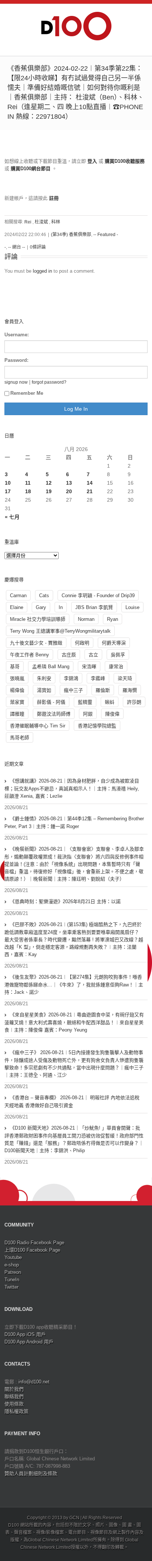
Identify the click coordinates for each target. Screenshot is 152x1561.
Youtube (13, 1257)
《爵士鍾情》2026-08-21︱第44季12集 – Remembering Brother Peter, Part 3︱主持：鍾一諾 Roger (74, 822)
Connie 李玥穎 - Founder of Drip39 (98, 595)
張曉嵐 (17, 678)
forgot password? (49, 382)
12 (49, 483)
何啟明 (82, 643)
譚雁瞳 (17, 714)
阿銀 (88, 714)
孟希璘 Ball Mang (50, 666)
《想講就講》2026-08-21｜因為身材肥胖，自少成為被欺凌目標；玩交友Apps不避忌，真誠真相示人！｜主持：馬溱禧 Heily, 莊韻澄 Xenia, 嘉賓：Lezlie (71, 788)
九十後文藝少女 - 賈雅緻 (36, 643)
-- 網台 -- (16, 247)
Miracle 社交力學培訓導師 (37, 619)
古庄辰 (69, 654)
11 (28, 483)
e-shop (11, 1265)
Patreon (12, 1272)
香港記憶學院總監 (97, 726)
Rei (27, 222)
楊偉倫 (17, 690)
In (61, 607)
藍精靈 (85, 702)
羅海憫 (129, 690)
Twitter (11, 1287)
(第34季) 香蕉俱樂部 (71, 234)
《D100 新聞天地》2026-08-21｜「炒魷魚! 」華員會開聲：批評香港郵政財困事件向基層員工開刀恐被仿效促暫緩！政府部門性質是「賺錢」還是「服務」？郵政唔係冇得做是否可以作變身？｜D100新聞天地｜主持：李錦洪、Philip (74, 1139)
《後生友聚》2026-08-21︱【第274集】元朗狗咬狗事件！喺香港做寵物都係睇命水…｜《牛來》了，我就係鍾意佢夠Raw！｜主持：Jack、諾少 (73, 984)
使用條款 (14, 1404)
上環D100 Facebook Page (32, 1250)
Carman (18, 595)
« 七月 (12, 517)
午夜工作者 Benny (29, 654)
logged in (42, 271)
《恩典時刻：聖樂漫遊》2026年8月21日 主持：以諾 (65, 901)
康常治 (116, 666)
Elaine (16, 607)
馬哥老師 (19, 737)
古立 (93, 654)
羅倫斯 (103, 690)
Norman (86, 619)
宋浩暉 (89, 666)
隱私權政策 (16, 1411)
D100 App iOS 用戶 (25, 1334)
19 (49, 491)
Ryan (112, 619)
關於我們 (14, 1389)
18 (28, 491)
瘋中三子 (73, 690)
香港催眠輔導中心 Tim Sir (37, 726)
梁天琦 (125, 678)
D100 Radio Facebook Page (34, 1242)
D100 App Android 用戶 (28, 1342)
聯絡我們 (14, 1396)
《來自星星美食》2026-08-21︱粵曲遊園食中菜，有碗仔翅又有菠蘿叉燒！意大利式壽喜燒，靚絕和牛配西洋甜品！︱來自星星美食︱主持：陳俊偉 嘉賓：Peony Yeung (74, 1022)
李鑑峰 (98, 678)
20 (69, 491)
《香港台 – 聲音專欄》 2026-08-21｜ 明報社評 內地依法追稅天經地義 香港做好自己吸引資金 (71, 1101)
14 (90, 483)
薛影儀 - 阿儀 (51, 702)
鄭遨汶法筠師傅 (53, 714)
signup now (16, 382)
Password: (16, 360)
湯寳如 (44, 690)
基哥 (15, 666)
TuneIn (11, 1279)
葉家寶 (17, 702)
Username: (16, 334)
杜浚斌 (41, 222)
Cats (44, 595)
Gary (41, 607)
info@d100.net (33, 1382)
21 (90, 491)
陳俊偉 (112, 714)
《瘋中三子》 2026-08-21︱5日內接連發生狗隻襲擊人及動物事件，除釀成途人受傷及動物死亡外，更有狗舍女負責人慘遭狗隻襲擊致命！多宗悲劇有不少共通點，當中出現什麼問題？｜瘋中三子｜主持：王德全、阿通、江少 (74, 1064)
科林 (55, 222)
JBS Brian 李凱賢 (94, 607)
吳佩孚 (118, 654)
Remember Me (26, 393)
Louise (132, 607)
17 (8, 491)
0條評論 (38, 247)
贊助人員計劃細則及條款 (30, 1473)
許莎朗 (134, 702)
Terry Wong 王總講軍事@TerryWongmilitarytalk (60, 631)
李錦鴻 (71, 678)
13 (69, 483)
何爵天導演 (114, 643)
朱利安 (44, 678)
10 (8, 483)
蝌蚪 (109, 702)
